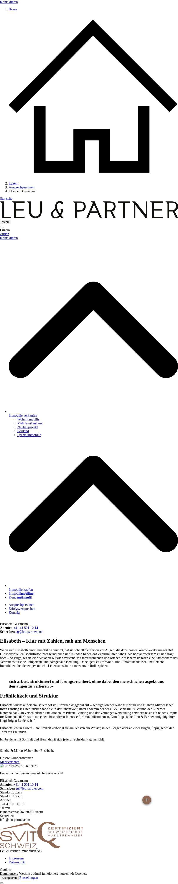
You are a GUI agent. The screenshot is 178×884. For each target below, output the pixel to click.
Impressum (16, 858)
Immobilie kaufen (21, 589)
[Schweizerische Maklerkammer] (60, 847)
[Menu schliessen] (1, 227)
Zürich (4, 234)
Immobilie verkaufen (23, 415)
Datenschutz (17, 862)
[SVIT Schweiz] (18, 847)
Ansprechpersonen (21, 605)
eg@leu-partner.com (29, 631)
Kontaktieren (9, 2)
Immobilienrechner (22, 593)
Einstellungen (28, 877)
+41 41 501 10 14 (25, 628)
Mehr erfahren (10, 762)
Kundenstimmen (20, 597)
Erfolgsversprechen (22, 608)
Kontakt (14, 612)
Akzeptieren (9, 877)
